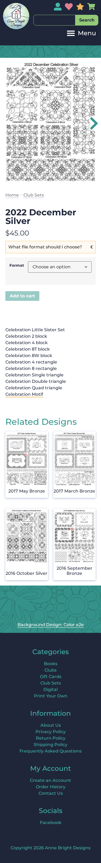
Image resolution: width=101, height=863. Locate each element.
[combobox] (54, 20)
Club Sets (33, 195)
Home (12, 195)
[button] (81, 33)
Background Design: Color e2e (51, 624)
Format (16, 265)
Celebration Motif (24, 394)
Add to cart (22, 295)
